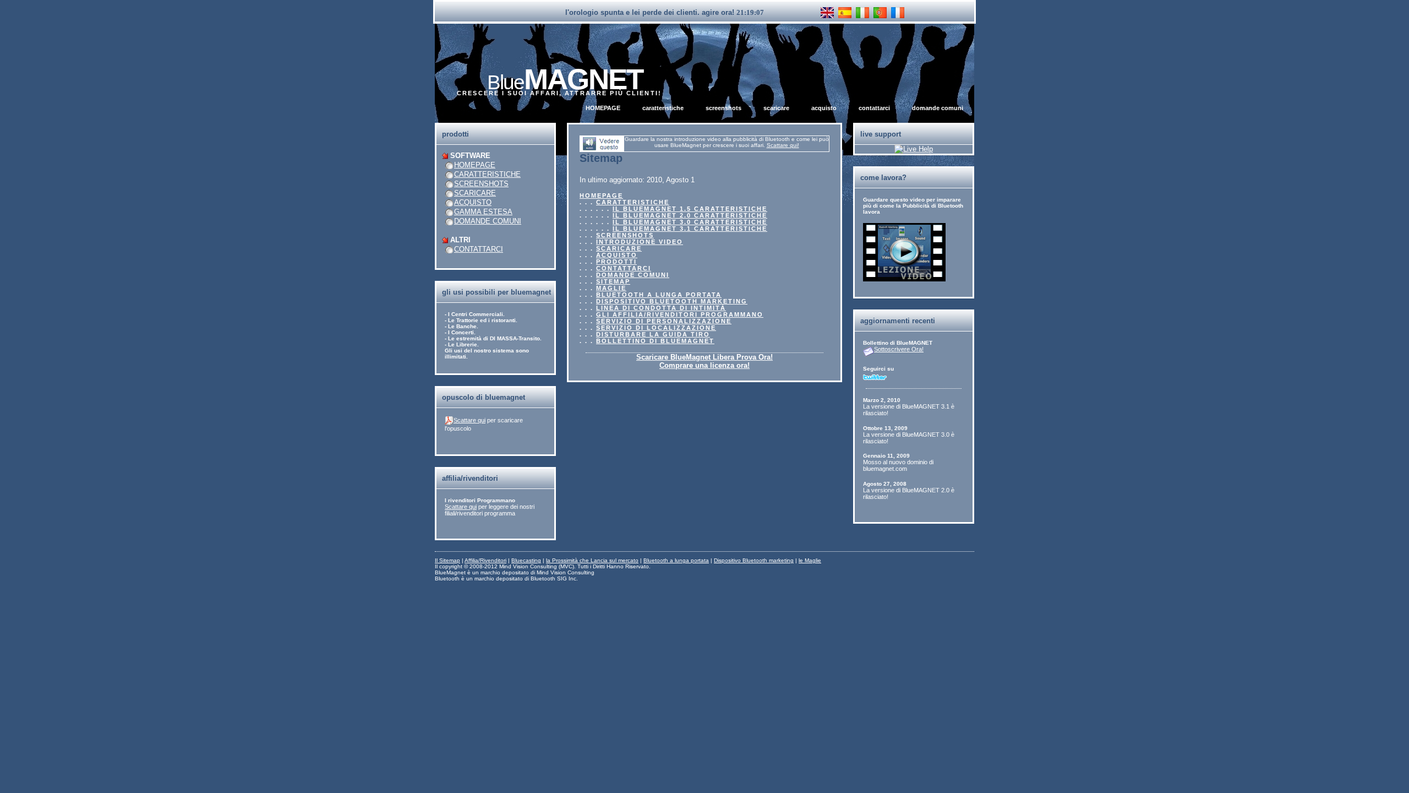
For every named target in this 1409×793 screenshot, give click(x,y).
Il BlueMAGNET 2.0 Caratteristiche (690, 215)
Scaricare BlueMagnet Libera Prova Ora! (704, 357)
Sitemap (613, 281)
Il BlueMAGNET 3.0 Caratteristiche (690, 222)
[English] (827, 12)
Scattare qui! (783, 145)
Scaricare (776, 108)
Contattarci (874, 108)
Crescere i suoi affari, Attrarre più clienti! (559, 93)
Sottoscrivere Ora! (899, 349)
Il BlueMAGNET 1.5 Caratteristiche (690, 208)
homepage (474, 165)
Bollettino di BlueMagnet (655, 341)
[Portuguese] (880, 12)
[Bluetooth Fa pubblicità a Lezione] (904, 279)
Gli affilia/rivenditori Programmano (679, 314)
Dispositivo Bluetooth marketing (671, 301)
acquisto (472, 202)
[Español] (844, 12)
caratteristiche (487, 174)
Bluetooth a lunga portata (659, 294)
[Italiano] (862, 12)
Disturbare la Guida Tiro (653, 334)
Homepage (603, 108)
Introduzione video (639, 241)
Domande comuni (937, 108)
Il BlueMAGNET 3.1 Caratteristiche (690, 228)
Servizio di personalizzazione (663, 321)
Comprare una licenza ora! (704, 365)
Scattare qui (469, 420)
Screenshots (723, 108)
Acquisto (824, 108)
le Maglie (810, 560)
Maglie (611, 288)
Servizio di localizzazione (656, 327)
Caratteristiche (663, 108)
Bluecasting (526, 560)
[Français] (897, 12)
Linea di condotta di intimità (661, 308)
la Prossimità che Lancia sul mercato (592, 560)
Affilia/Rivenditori (485, 560)
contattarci (478, 249)
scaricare (475, 193)
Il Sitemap (447, 560)
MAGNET (565, 79)
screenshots (481, 184)
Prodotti (616, 261)
